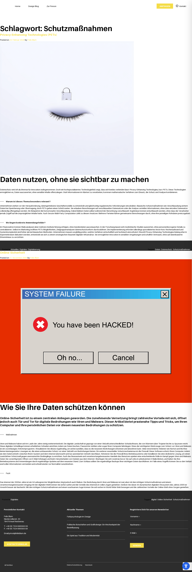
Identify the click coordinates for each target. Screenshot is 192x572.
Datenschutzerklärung (74, 565)
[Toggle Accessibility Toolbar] (186, 566)
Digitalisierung (34, 249)
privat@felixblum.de (17, 533)
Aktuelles (15, 249)
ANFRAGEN (165, 6)
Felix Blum (32, 40)
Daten (157, 249)
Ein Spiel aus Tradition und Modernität (83, 535)
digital (153, 499)
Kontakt (182, 6)
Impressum (88, 565)
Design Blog (33, 6)
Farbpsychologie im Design (79, 516)
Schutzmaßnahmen (181, 249)
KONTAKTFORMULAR (17, 544)
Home (17, 6)
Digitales (23, 249)
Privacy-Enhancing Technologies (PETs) (28, 34)
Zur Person (51, 6)
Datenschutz (166, 249)
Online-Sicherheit (12, 252)
